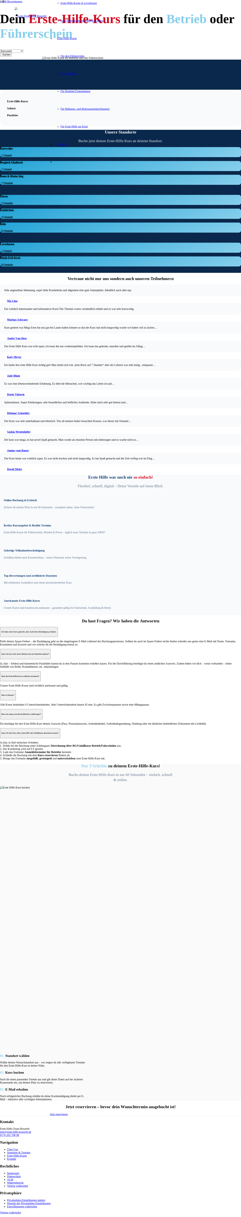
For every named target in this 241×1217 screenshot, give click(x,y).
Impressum (13, 1173)
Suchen (6, 54)
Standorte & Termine (18, 1152)
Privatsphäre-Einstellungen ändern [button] (26, 1200)
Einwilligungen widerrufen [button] (22, 1206)
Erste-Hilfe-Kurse (17, 1155)
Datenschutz (14, 1176)
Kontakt (11, 1158)
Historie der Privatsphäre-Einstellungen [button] (29, 1203)
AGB (10, 1179)
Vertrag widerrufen (17, 1185)
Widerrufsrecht (15, 1182)
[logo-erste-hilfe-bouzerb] (30, 15)
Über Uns (12, 1149)
